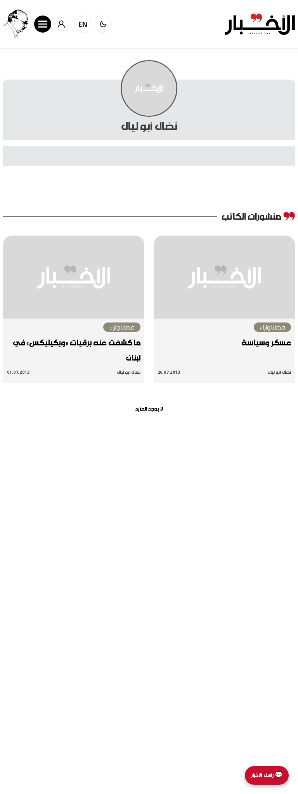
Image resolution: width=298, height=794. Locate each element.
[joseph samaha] (15, 24)
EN (83, 24)
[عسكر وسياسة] (224, 277)
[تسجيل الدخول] (61, 24)
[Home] (260, 24)
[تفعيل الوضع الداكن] (103, 24)
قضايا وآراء (272, 327)
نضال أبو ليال (279, 372)
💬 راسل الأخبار (266, 775)
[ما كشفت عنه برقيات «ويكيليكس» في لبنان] (73, 277)
